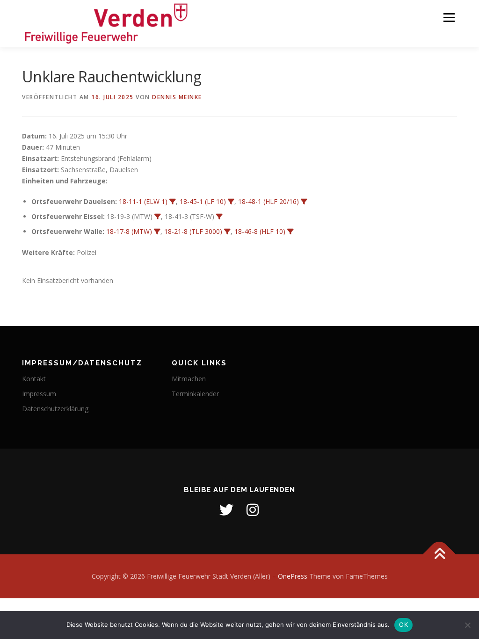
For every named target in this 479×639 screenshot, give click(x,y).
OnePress (292, 576)
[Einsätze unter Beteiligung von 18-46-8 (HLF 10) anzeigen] (290, 231)
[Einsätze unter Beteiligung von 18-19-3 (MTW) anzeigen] (157, 216)
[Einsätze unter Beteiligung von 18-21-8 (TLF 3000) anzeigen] (227, 231)
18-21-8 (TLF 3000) (193, 231)
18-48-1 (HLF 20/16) (268, 201)
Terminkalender (195, 393)
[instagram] (253, 510)
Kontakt (34, 378)
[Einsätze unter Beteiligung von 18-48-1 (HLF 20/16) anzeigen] (304, 201)
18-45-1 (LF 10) (203, 201)
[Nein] (467, 625)
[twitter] (226, 510)
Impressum (39, 393)
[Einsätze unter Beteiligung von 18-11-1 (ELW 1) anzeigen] (172, 201)
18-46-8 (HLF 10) (259, 231)
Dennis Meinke (177, 97)
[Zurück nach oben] (439, 554)
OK (403, 624)
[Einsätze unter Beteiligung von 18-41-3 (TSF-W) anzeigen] (219, 216)
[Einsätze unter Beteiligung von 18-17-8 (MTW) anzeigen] (157, 231)
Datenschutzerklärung (55, 408)
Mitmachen (189, 378)
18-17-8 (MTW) (129, 231)
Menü (449, 17)
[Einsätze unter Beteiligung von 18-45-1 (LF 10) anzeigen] (231, 201)
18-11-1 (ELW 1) (143, 201)
